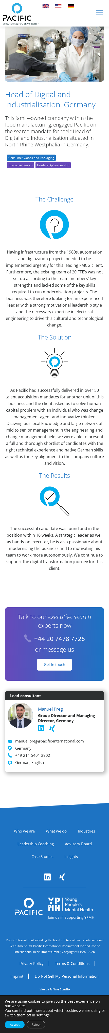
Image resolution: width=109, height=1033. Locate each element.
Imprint (16, 976)
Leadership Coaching (35, 843)
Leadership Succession (53, 165)
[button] (99, 14)
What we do (56, 831)
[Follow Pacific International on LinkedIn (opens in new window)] (47, 876)
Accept (15, 1024)
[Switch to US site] (58, 6)
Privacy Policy (32, 963)
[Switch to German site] (71, 6)
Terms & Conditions (72, 963)
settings (43, 1015)
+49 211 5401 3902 (32, 755)
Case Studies (42, 856)
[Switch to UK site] (45, 6)
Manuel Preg (50, 709)
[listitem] (41, 728)
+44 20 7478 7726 (59, 638)
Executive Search (20, 165)
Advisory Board (78, 843)
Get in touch (54, 664)
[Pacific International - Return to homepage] (29, 906)
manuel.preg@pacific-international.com (49, 741)
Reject (36, 1024)
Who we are (24, 831)
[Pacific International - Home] (21, 14)
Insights (71, 856)
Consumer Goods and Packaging (31, 158)
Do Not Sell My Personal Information (67, 976)
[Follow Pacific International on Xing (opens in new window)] (62, 876)
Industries (86, 831)
